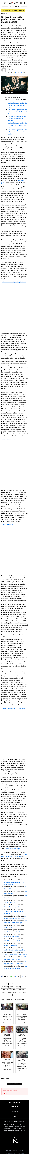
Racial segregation (21, 989)
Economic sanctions (12, 992)
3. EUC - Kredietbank (7, 524)
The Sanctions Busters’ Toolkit (15, 958)
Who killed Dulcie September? (15, 940)
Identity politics (5, 989)
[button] (17, 72)
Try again (5, 1093)
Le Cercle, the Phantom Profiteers (15, 917)
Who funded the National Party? (15, 967)
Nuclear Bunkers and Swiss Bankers (15, 954)
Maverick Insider (14, 1102)
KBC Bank (4, 995)
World (11, 984)
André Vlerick (22, 992)
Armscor (4, 992)
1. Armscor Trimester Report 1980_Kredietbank (14, 282)
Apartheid (17, 986)
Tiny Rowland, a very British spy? (15, 921)
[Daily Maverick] (14, 2)
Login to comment (14, 1084)
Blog (14, 1116)
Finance (13, 989)
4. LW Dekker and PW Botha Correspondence (13, 708)
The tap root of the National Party (15, 962)
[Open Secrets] (3, 70)
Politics (11, 986)
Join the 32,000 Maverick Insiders (13, 1125)
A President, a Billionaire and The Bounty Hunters (14, 882)
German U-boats (9, 902)
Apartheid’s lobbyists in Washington (15, 932)
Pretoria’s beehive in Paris (12, 945)
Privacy (12, 1147)
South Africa (5, 984)
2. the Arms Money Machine (9, 439)
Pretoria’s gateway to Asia (12, 907)
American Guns (9, 927)
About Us (14, 1107)
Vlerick (10, 995)
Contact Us (14, 1111)
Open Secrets (11, 69)
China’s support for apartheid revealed (13, 912)
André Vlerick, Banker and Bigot (14, 950)
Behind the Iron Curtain (11, 936)
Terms (17, 1147)
